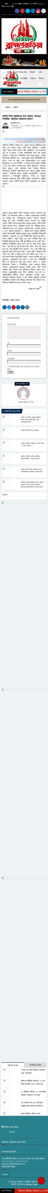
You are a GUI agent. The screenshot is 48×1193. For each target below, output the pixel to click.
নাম (8, 343)
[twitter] (43, 11)
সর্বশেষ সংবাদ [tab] (13, 1065)
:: (3, 72)
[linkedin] (38, 11)
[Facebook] (4, 307)
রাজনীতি (5, 78)
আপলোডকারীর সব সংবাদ (26, 402)
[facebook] (17, 11)
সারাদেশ (33, 78)
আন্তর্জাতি (23, 78)
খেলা (40, 72)
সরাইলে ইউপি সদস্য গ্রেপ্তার (30, 430)
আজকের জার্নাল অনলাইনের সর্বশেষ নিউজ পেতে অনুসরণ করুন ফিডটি (24, 140)
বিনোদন (41, 78)
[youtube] (27, 11)
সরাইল (15, 107)
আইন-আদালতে (8, 84)
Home (12, 1131)
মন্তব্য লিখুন (11, 324)
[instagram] (22, 11)
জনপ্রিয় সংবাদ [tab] (35, 1065)
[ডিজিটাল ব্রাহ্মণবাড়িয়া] (24, 35)
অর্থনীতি (14, 78)
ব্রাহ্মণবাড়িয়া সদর (20, 72)
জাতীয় (9, 72)
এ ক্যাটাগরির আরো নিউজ (11, 411)
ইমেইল (9, 351)
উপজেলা (33, 72)
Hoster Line (31, 1184)
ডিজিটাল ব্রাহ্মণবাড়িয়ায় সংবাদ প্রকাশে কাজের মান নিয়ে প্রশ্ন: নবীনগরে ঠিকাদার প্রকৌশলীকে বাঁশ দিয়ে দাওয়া (32, 484)
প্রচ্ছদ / (8, 107)
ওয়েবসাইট (10, 359)
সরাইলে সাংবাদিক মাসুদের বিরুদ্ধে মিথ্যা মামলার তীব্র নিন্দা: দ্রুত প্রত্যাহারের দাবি (31, 419)
